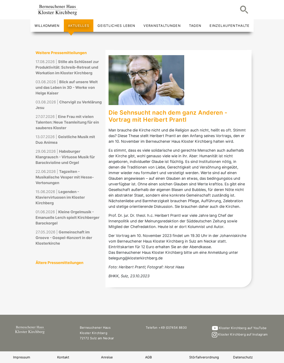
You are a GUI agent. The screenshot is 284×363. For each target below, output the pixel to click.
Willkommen (47, 26)
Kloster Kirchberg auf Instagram (242, 334)
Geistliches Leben (116, 26)
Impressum (21, 357)
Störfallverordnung (204, 357)
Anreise (107, 357)
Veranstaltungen (162, 26)
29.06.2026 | (65, 157)
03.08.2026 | (67, 87)
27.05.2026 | (64, 237)
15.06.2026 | (60, 197)
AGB (148, 357)
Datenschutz (243, 357)
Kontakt (63, 357)
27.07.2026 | (67, 122)
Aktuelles (78, 26)
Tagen (195, 26)
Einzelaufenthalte (229, 26)
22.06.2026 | (65, 177)
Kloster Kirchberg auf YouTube (242, 328)
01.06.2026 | (67, 217)
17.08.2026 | (67, 67)
